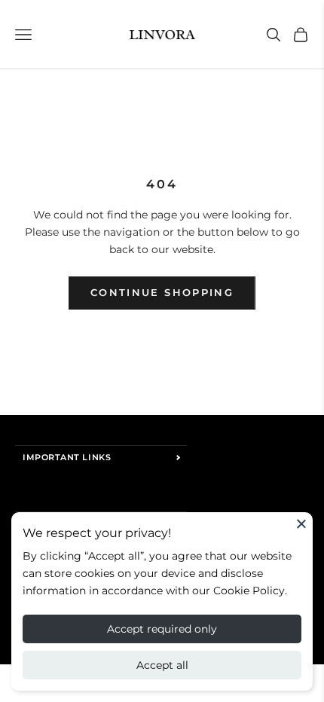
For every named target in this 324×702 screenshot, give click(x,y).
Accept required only (162, 629)
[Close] (301, 523)
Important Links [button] (67, 457)
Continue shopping (162, 292)
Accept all (162, 665)
